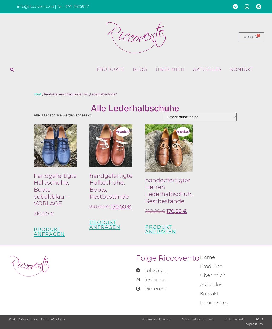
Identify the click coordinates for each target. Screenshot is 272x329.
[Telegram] (235, 6)
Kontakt (241, 69)
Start (37, 94)
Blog (140, 69)
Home (207, 257)
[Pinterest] (258, 6)
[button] (12, 70)
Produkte (111, 69)
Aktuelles (207, 69)
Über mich (170, 69)
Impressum (214, 303)
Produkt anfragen (49, 232)
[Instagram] (247, 6)
